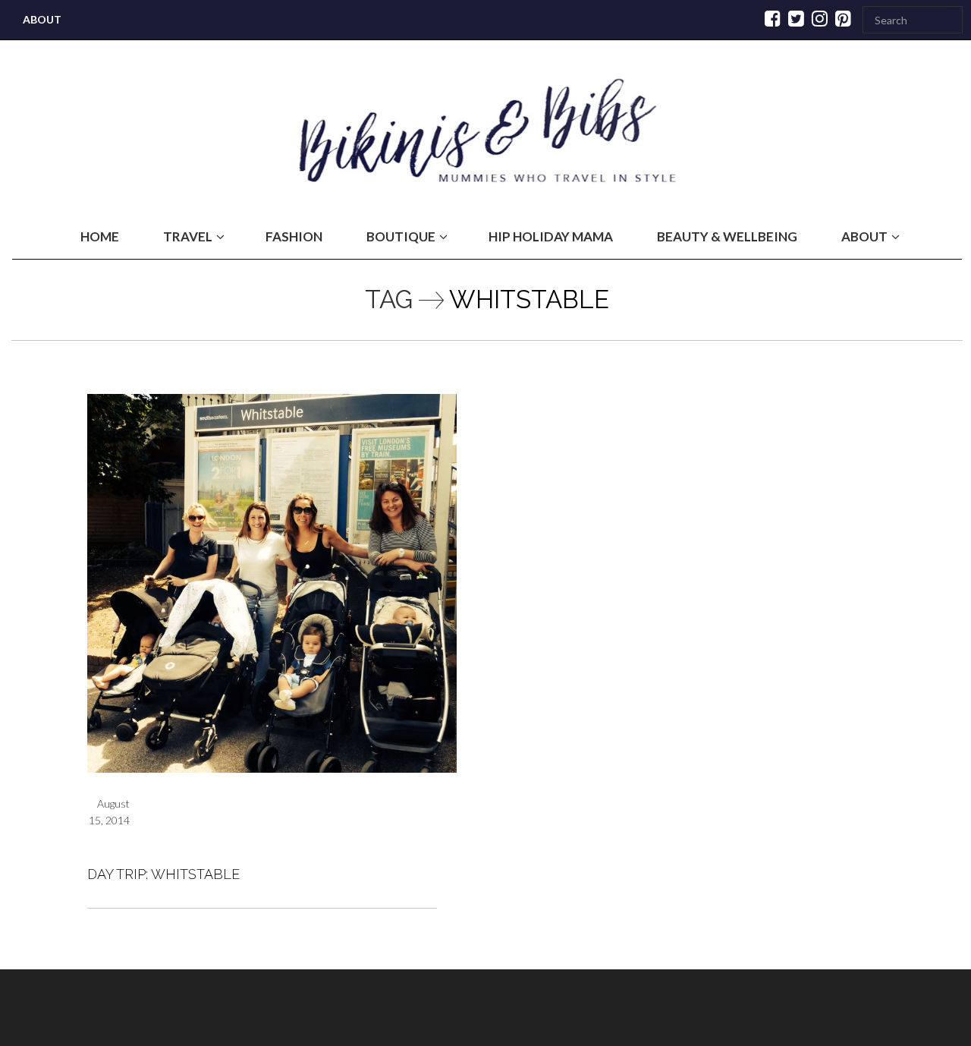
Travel (187, 236)
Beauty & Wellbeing (727, 236)
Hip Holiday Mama (551, 236)
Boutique (400, 236)
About (42, 19)
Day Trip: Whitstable (163, 874)
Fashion (294, 236)
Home (99, 236)
